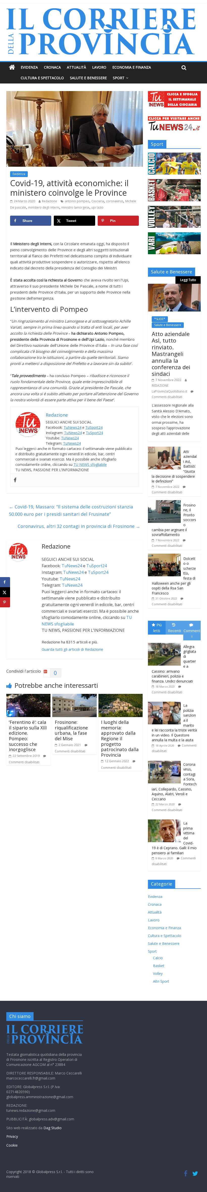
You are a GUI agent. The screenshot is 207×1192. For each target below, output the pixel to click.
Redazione (49, 201)
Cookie (12, 1145)
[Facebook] (15, 480)
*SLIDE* (159, 319)
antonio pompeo (77, 201)
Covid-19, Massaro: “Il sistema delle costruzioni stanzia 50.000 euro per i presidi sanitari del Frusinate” (71, 510)
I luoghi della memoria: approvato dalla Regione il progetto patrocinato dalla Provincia (120, 738)
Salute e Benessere (88, 77)
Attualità (76, 67)
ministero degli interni (43, 207)
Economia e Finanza (131, 67)
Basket (158, 965)
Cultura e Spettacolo (42, 77)
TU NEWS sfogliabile (90, 464)
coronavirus (114, 201)
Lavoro (99, 67)
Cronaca (52, 67)
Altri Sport (161, 981)
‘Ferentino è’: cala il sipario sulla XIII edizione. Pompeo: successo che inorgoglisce (28, 735)
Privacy (12, 1136)
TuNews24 (72, 427)
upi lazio (97, 207)
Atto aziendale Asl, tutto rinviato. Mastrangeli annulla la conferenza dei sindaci (171, 353)
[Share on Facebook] (5, 582)
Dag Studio (52, 1127)
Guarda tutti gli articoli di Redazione (72, 649)
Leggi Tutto (188, 280)
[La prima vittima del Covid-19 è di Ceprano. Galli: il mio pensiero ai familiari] (165, 819)
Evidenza (29, 67)
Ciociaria (97, 201)
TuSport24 (93, 427)
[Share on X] (5, 592)
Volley (158, 973)
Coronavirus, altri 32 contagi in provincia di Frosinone (79, 526)
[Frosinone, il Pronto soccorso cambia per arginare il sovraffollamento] (164, 502)
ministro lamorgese (75, 207)
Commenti (192, 633)
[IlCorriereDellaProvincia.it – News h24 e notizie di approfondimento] (12, 67)
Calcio (158, 957)
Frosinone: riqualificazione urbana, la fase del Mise (71, 730)
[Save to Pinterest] (5, 602)
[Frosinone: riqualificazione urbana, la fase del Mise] (74, 697)
